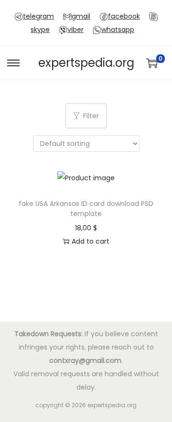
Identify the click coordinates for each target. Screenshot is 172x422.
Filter (91, 116)
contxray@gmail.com (85, 360)
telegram (38, 16)
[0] (152, 63)
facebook (124, 16)
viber (75, 29)
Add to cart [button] (90, 241)
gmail (81, 16)
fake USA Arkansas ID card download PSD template (86, 208)
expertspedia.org (86, 63)
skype (40, 29)
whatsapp (117, 29)
